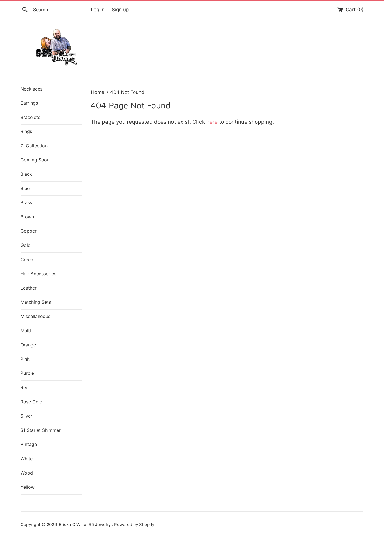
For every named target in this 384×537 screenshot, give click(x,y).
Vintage (29, 444)
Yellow (28, 487)
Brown (27, 217)
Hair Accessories (38, 273)
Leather (29, 288)
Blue (25, 188)
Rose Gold (31, 402)
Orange (28, 345)
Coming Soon (35, 160)
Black (26, 174)
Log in (98, 9)
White (27, 458)
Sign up (120, 9)
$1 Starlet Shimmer (41, 430)
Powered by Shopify (134, 524)
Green (27, 259)
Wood (27, 473)
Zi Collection (34, 145)
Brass (26, 202)
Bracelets (30, 117)
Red (25, 387)
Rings (26, 131)
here (212, 122)
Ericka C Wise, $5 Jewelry (85, 524)
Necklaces (31, 89)
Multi (26, 330)
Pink (25, 359)
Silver (26, 416)
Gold (26, 245)
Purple (27, 373)
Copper (29, 231)
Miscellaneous (35, 316)
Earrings (29, 103)
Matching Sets (36, 302)
